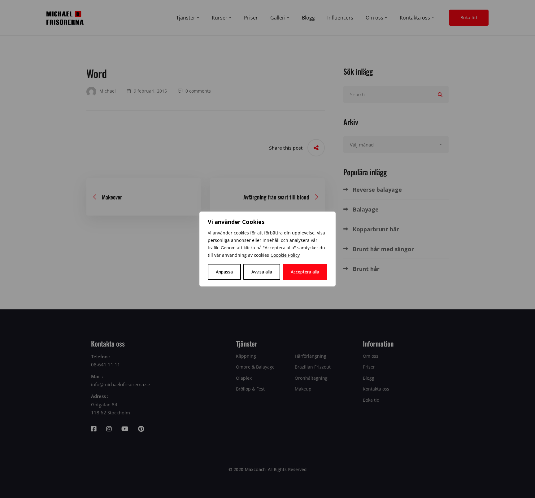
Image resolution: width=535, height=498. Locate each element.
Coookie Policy (285, 255)
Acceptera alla (305, 272)
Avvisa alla (261, 272)
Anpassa (224, 272)
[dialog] (267, 249)
